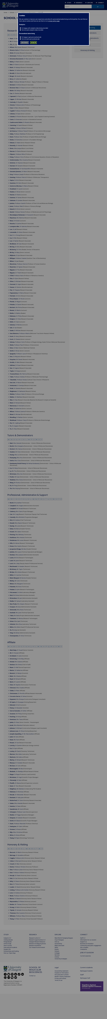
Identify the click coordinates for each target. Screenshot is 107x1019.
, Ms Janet (14, 560)
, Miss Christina (16, 832)
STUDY (6, 934)
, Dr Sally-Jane (17, 797)
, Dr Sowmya (17, 385)
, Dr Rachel (14, 241)
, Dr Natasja (15, 67)
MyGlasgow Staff (85, 978)
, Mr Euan (15, 477)
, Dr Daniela (15, 388)
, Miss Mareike (16, 725)
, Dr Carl (13, 878)
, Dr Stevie (14, 64)
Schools (12, 12)
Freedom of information (62, 973)
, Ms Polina (16, 307)
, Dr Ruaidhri (16, 102)
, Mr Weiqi (14, 468)
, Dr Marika (16, 325)
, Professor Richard (18, 111)
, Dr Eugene (14, 368)
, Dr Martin (15, 310)
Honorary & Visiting (87, 50)
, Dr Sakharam (17, 391)
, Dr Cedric (16, 826)
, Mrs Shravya (17, 699)
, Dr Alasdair (17, 566)
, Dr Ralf (14, 667)
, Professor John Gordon (19, 890)
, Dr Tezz (14, 786)
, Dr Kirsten (15, 221)
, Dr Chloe (15, 319)
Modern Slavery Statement (62, 976)
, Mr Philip (16, 714)
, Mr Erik (14, 558)
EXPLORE (58, 934)
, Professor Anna (18, 56)
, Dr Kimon (16, 232)
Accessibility (58, 943)
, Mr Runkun (15, 482)
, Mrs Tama (16, 719)
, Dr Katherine (16, 70)
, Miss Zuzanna (19, 160)
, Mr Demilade (15, 44)
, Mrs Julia (15, 526)
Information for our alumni (88, 940)
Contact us (32, 976)
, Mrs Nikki (15, 627)
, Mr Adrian (14, 543)
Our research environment (37, 947)
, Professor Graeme (18, 258)
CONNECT (83, 934)
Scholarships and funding (11, 951)
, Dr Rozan (15, 829)
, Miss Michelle (17, 517)
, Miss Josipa (15, 148)
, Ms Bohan (15, 633)
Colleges (57, 953)
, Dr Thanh (15, 273)
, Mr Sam (16, 244)
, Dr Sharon (15, 881)
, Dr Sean (15, 114)
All (8, 35)
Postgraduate (8, 942)
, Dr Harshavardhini (20, 169)
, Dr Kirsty (15, 716)
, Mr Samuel (15, 601)
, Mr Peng (13, 485)
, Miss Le (14, 455)
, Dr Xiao (14, 400)
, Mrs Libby (14, 563)
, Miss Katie (16, 754)
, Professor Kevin (17, 275)
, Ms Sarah (15, 76)
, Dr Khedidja (16, 771)
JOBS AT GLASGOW (87, 952)
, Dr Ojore (14, 278)
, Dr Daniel (15, 304)
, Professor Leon (18, 812)
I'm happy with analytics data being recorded (34, 28)
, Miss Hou (16, 457)
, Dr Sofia (16, 592)
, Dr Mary (15, 252)
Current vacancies (85, 956)
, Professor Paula (18, 131)
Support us (83, 942)
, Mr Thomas (16, 904)
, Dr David (15, 887)
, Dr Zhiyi (13, 429)
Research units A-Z (34, 938)
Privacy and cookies (60, 978)
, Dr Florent (15, 116)
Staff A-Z (82, 938)
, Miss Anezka (17, 537)
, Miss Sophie (16, 546)
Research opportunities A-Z (37, 940)
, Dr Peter (14, 690)
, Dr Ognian (16, 267)
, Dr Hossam (14, 41)
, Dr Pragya (15, 815)
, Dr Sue (14, 742)
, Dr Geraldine (17, 855)
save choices (24, 42)
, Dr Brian (15, 192)
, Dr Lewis (16, 656)
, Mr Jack (16, 598)
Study (69, 3)
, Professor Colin (17, 342)
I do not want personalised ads (30, 39)
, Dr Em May (17, 659)
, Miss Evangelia (16, 446)
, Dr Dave (15, 806)
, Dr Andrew (15, 893)
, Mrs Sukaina (16, 662)
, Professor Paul (16, 345)
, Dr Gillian (15, 85)
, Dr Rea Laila (20, 59)
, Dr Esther (18, 711)
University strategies (61, 959)
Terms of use (58, 980)
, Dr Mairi (14, 348)
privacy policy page (54, 21)
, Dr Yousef (16, 650)
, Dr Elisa (17, 50)
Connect (101, 3)
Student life (7, 949)
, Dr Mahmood (15, 38)
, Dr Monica (16, 618)
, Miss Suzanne (17, 913)
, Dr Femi (15, 780)
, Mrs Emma (16, 664)
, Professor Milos (17, 154)
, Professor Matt (16, 206)
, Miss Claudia (17, 688)
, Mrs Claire (16, 511)
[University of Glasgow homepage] (10, 4)
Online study (7, 943)
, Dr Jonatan (16, 200)
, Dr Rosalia (19, 122)
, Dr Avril (15, 705)
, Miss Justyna (16, 555)
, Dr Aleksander (16, 795)
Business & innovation (86, 943)
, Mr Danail (16, 359)
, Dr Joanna (15, 223)
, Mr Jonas (14, 53)
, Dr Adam (15, 143)
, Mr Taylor (16, 569)
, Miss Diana (16, 480)
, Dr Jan (15, 255)
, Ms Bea (16, 769)
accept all (33, 42)
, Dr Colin (15, 766)
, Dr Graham (16, 818)
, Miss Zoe (16, 474)
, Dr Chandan (16, 763)
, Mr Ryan (14, 838)
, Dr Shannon (16, 163)
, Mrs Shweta (15, 676)
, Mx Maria (15, 529)
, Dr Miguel (15, 301)
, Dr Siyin (13, 748)
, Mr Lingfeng (15, 423)
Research (79, 3)
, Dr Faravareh (21, 215)
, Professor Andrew (17, 377)
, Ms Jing (13, 630)
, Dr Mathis (15, 313)
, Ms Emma (14, 595)
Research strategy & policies (37, 943)
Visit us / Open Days (10, 953)
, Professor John (17, 105)
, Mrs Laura (15, 552)
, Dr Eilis (14, 247)
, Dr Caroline (15, 575)
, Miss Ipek (15, 621)
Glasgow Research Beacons (37, 942)
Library (57, 957)
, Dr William (15, 330)
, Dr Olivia (17, 731)
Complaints (83, 949)
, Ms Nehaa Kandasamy (24, 463)
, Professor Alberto (20, 333)
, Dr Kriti (14, 180)
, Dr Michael (15, 99)
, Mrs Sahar (15, 532)
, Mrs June (15, 612)
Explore (90, 3)
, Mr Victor (15, 452)
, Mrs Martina (17, 218)
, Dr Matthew (16, 397)
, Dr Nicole (17, 299)
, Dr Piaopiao (15, 290)
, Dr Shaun (17, 88)
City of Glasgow (59, 940)
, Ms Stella (15, 615)
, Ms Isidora (16, 757)
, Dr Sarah (16, 125)
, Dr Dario (15, 73)
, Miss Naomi (16, 523)
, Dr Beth (15, 362)
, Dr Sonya (15, 371)
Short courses (8, 945)
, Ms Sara (15, 607)
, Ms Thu (13, 471)
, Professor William (18, 128)
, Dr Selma (18, 696)
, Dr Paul (15, 96)
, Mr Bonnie (18, 578)
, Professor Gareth (17, 203)
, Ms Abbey (15, 90)
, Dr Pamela (15, 339)
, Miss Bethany (17, 534)
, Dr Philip (16, 316)
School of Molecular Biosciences (35, 969)
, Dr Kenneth (17, 406)
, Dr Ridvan (17, 901)
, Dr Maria (19, 186)
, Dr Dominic (15, 287)
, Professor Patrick (18, 177)
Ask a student (84, 947)
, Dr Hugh (16, 777)
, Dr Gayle (15, 284)
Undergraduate (8, 940)
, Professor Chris (16, 157)
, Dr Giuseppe (17, 702)
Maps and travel (59, 945)
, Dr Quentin (16, 745)
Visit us (57, 942)
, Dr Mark (14, 62)
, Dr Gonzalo (15, 910)
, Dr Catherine (16, 79)
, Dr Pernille (17, 693)
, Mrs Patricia (18, 374)
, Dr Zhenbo (14, 93)
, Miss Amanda (16, 803)
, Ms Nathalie (17, 789)
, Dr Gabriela (18, 226)
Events (57, 949)
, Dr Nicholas (16, 792)
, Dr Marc (14, 108)
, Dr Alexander (16, 708)
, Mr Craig (14, 514)
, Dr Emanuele (16, 119)
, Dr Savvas (16, 197)
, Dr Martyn (16, 673)
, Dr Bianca (15, 783)
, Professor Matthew (17, 134)
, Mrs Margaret (16, 584)
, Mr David (15, 751)
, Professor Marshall (17, 823)
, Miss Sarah (15, 47)
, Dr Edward (15, 898)
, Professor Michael (17, 82)
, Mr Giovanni (16, 166)
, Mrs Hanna (16, 449)
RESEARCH (33, 934)
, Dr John (15, 589)
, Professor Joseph (16, 174)
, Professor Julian (16, 870)
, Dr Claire (16, 800)
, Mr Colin (15, 581)
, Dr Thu (15, 270)
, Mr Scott (16, 809)
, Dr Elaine (15, 151)
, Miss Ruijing (15, 488)
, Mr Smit (14, 737)
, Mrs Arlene (16, 572)
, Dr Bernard (15, 861)
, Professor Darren (18, 264)
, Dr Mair (15, 864)
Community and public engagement (90, 945)
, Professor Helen (17, 394)
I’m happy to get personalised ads (31, 37)
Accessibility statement (61, 971)
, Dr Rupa (14, 774)
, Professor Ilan (16, 137)
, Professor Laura (18, 354)
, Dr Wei (13, 238)
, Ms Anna (15, 586)
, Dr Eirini (15, 209)
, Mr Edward (15, 821)
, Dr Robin (15, 907)
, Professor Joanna (17, 411)
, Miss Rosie (16, 610)
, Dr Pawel (15, 875)
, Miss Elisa (16, 624)
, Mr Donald (16, 508)
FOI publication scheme (62, 975)
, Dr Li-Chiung (15, 235)
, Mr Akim (15, 183)
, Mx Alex (18, 549)
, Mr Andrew (15, 520)
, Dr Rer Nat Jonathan (22, 734)
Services (57, 955)
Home (5, 12)
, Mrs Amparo (17, 604)
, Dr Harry (14, 336)
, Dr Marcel (16, 382)
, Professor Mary (17, 916)
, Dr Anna (17, 636)
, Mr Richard (15, 679)
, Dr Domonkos (16, 140)
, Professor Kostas (18, 380)
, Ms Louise (16, 540)
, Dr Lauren (16, 189)
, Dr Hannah (16, 145)
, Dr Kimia (14, 835)
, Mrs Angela (16, 506)
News (56, 947)
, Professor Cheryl (18, 420)
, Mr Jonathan (16, 503)
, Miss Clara (15, 460)
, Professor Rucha (17, 212)
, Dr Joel (14, 261)
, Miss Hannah (15, 443)
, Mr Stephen (15, 685)
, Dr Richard (15, 403)
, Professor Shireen (17, 867)
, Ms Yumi (14, 740)
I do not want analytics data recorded (32, 30)
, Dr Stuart (15, 365)
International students (10, 947)
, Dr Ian (13, 328)
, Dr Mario (18, 171)
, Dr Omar (14, 722)
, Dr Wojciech (15, 356)
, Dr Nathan (16, 417)
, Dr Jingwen (14, 426)
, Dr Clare (14, 322)
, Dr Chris (15, 249)
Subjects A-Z (7, 938)
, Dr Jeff (13, 229)
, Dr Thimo (14, 884)
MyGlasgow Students (86, 971)
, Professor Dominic (17, 896)
